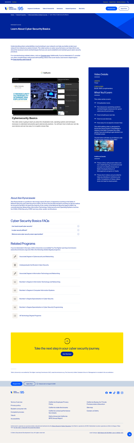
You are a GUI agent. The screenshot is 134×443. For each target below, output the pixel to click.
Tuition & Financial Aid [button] (48, 8)
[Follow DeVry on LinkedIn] (118, 393)
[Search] (127, 2)
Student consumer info (19, 409)
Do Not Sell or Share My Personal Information (27, 427)
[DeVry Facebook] (106, 393)
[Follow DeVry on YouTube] (110, 393)
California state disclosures (58, 407)
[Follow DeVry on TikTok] (114, 393)
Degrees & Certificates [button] (34, 8)
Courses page (45, 55)
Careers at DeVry (93, 411)
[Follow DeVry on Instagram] (122, 393)
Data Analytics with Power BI (22, 59)
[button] (129, 434)
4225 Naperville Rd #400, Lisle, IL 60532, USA (110, 432)
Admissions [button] (60, 8)
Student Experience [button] (71, 8)
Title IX (13, 415)
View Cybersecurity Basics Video (108, 153)
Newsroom (105, 2)
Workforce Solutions (121, 2)
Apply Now (124, 8)
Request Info (111, 8)
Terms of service (16, 402)
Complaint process (17, 412)
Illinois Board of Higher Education (61, 426)
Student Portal (112, 2)
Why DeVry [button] (82, 8)
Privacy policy (16, 405)
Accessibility (15, 419)
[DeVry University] (14, 8)
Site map (90, 407)
